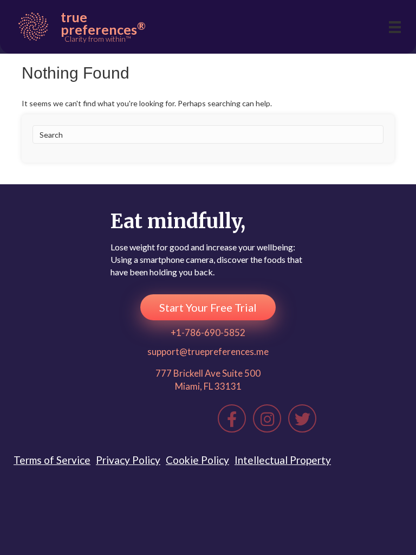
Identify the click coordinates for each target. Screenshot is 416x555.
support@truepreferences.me (208, 351)
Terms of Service (52, 460)
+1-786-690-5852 (208, 332)
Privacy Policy (128, 460)
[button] (208, 307)
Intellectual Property (283, 460)
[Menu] (394, 27)
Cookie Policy (197, 460)
